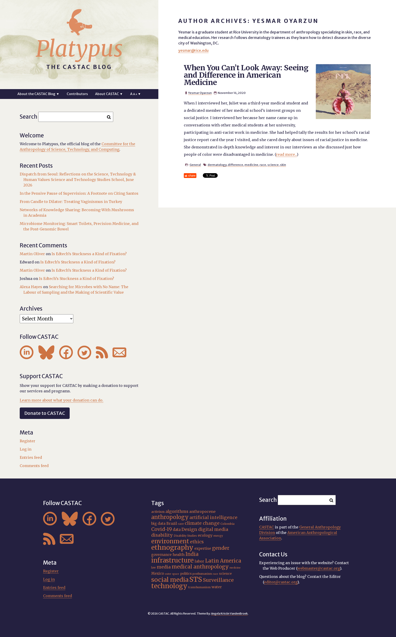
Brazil (171, 523)
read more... (286, 154)
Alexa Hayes (31, 286)
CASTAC (266, 527)
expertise (202, 548)
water (217, 587)
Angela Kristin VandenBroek (229, 613)
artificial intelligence (213, 517)
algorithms (176, 511)
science (273, 165)
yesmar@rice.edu (193, 50)
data (177, 529)
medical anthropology (200, 566)
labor (199, 561)
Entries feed (31, 457)
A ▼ (135, 94)
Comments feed (34, 465)
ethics (197, 541)
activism (158, 512)
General (195, 165)
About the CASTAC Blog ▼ (38, 94)
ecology (205, 535)
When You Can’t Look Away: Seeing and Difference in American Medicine (246, 75)
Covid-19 (161, 529)
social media (169, 579)
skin (283, 165)
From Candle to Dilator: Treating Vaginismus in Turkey (71, 201)
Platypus (79, 49)
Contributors (77, 94)
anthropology (170, 517)
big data (158, 523)
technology (169, 586)
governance (161, 554)
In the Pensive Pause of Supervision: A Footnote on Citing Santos (79, 193)
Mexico (157, 573)
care (181, 523)
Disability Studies (185, 535)
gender (220, 548)
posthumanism (202, 573)
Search (28, 116)
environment (170, 541)
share (191, 175)
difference (235, 165)
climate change (202, 523)
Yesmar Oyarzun (200, 93)
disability (162, 535)
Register (27, 441)
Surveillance (218, 580)
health (178, 554)
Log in (25, 449)
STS (195, 579)
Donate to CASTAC (44, 413)
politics (186, 573)
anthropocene (202, 511)
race (263, 165)
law (153, 567)
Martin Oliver (32, 254)
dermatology (217, 165)
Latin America (223, 561)
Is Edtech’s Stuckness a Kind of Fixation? (89, 254)
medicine (251, 165)
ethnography (172, 547)
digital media (213, 529)
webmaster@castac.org (318, 568)
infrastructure (172, 560)
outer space (172, 573)
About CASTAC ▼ (109, 94)
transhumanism (199, 587)
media (164, 567)
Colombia (227, 523)
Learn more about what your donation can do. (61, 400)
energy (218, 535)
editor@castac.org (280, 582)
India (191, 554)
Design (189, 529)
